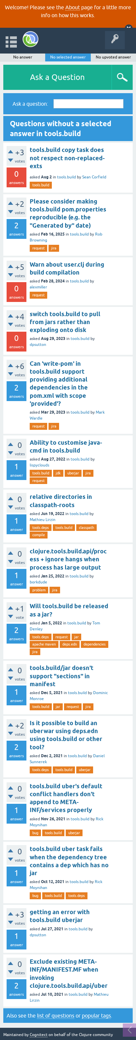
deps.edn (69, 644)
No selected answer (68, 57)
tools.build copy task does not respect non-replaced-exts (67, 157)
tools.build (66, 177)
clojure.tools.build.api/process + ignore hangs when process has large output (68, 559)
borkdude (38, 582)
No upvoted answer (113, 57)
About (72, 7)
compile (38, 535)
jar (76, 637)
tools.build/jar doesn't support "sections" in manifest (61, 675)
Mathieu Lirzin (42, 519)
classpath (86, 528)
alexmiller (38, 287)
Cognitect (39, 1034)
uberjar (73, 473)
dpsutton (38, 344)
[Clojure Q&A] (30, 39)
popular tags (96, 1016)
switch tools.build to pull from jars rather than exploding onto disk (65, 322)
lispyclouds (39, 465)
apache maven (44, 644)
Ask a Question (57, 77)
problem (39, 590)
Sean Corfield (94, 177)
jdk (58, 473)
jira (53, 248)
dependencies (95, 644)
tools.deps (40, 528)
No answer (22, 57)
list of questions (55, 1016)
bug (35, 833)
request (38, 248)
